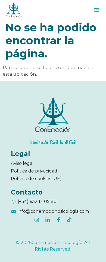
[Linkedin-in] (47, 219)
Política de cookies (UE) (36, 178)
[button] (96, 10)
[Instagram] (36, 219)
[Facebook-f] (58, 219)
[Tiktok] (69, 219)
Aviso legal (22, 163)
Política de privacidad (34, 171)
